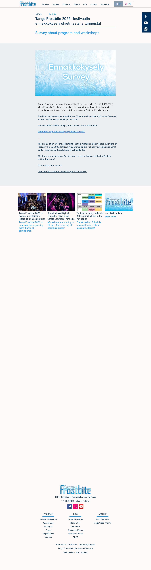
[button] (66, 5)
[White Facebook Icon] (146, 16)
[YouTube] (81, 506)
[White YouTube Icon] (146, 22)
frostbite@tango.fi (87, 544)
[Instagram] (75, 506)
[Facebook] (69, 506)
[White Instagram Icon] (146, 29)
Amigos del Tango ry (84, 548)
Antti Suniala (81, 552)
